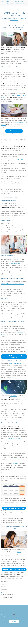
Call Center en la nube (14, 438)
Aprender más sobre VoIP (14, 131)
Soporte (17, 3)
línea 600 (20, 160)
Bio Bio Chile (13, 396)
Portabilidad (22, 3)
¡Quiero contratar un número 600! (14, 508)
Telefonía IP (15, 20)
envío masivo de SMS (14, 263)
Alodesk (19, 552)
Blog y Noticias (10, 3)
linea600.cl (14, 463)
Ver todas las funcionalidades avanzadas (14, 356)
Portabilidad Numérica (15, 363)
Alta (14, 3)
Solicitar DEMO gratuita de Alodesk (14, 569)
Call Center (17, 232)
